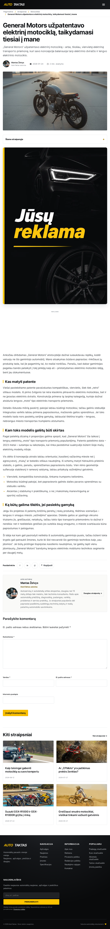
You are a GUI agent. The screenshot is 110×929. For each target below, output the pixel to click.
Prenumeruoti (31, 902)
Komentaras (8, 637)
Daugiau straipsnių (93, 593)
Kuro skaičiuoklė (96, 853)
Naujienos (44, 853)
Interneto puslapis (10, 694)
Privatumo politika (72, 857)
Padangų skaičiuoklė (97, 849)
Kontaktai (68, 868)
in (27, 565)
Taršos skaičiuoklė (97, 863)
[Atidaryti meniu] (104, 5)
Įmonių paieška (95, 867)
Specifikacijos (46, 864)
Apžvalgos (44, 849)
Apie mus (68, 849)
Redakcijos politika (72, 861)
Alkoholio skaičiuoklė (93, 858)
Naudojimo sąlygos (72, 864)
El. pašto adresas (64, 677)
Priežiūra (43, 857)
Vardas (6, 677)
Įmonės (43, 861)
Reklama (68, 853)
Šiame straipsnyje (55, 139)
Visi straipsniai (100, 736)
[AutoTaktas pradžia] (16, 4)
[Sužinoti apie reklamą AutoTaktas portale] (55, 225)
